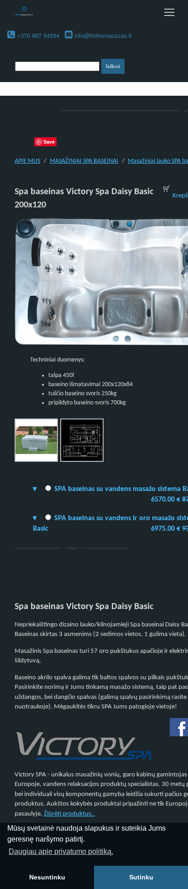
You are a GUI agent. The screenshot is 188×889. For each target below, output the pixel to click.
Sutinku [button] (141, 877)
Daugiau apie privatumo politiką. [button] (61, 851)
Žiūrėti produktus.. (69, 814)
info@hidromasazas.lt (103, 35)
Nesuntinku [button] (47, 877)
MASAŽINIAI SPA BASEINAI (84, 161)
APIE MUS (27, 161)
